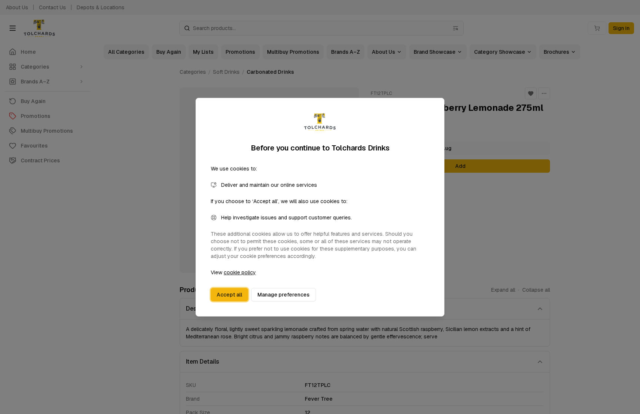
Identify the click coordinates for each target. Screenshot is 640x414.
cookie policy (240, 272)
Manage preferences (283, 294)
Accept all (229, 294)
